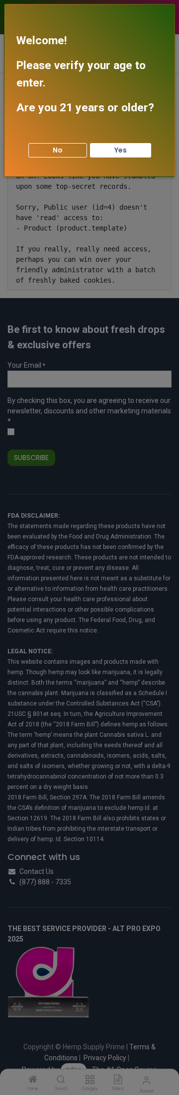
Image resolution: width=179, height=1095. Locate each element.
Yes (120, 150)
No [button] (58, 150)
